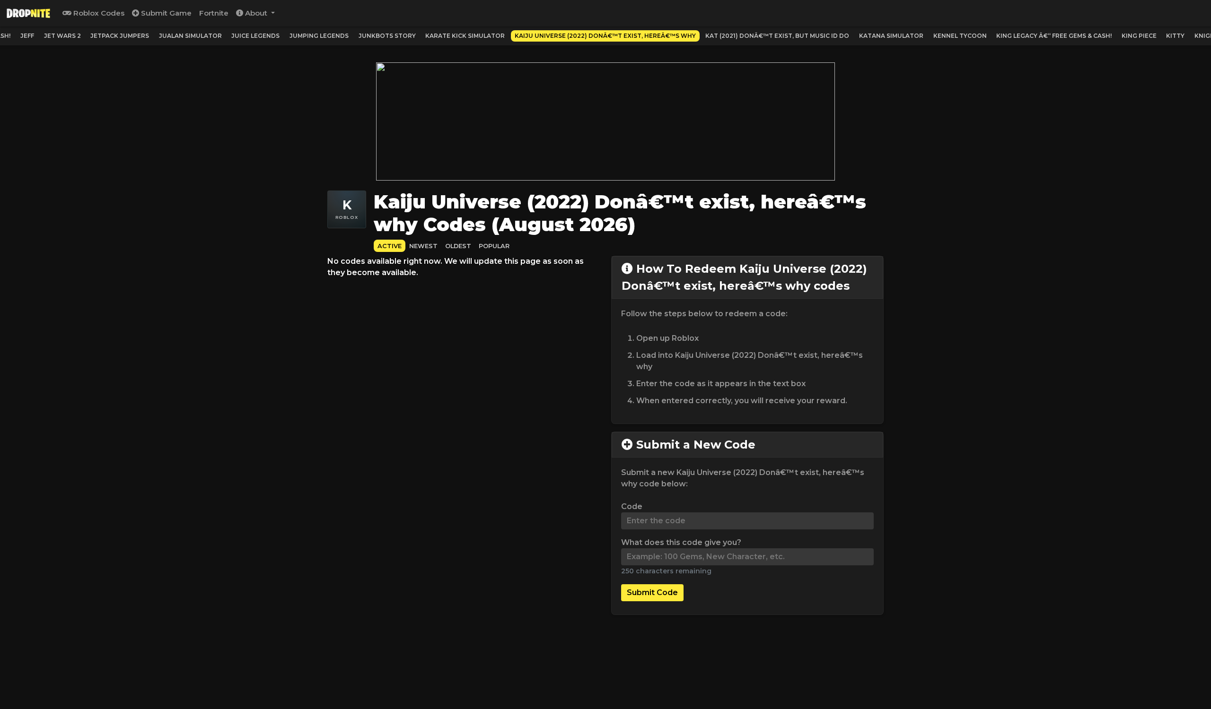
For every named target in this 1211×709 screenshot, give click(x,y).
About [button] (256, 13)
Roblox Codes (97, 13)
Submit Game (165, 13)
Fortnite (213, 13)
